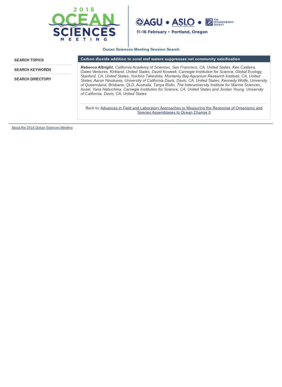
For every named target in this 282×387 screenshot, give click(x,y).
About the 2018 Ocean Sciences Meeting (42, 128)
